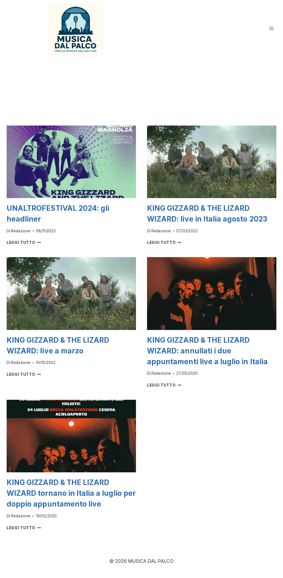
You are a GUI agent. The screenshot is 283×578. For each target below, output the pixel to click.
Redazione (20, 231)
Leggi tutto (24, 242)
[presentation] (71, 162)
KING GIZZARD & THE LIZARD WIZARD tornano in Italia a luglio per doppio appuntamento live (71, 493)
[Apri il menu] (271, 28)
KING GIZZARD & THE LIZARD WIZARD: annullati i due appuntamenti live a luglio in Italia (207, 351)
